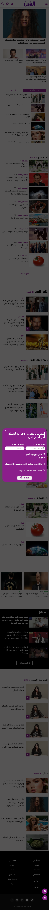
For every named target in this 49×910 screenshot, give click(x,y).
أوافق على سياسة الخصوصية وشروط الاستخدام (23, 464)
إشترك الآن (24, 478)
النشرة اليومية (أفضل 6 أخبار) (35, 456)
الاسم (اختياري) (18, 444)
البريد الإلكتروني (39, 444)
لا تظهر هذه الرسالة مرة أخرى (30, 470)
